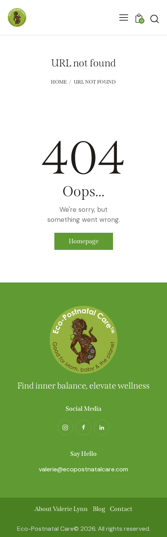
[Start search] (155, 18)
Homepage (84, 241)
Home (59, 82)
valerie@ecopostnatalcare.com (83, 469)
